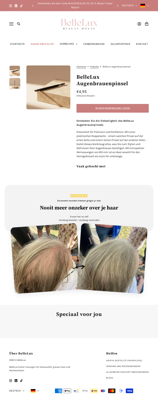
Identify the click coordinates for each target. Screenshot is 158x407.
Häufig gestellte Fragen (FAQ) (124, 360)
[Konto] (139, 24)
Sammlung (67, 44)
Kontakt (142, 44)
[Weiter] (117, 6)
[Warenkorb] (147, 24)
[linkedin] (16, 5)
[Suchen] (19, 24)
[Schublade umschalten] (11, 23)
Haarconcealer (42, 44)
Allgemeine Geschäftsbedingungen (127, 372)
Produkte (94, 66)
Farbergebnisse (94, 44)
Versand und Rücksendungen (123, 366)
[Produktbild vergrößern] (48, 87)
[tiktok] (21, 5)
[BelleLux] (79, 23)
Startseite (17, 44)
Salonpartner (120, 44)
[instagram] (10, 5)
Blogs (109, 378)
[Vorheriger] (32, 6)
